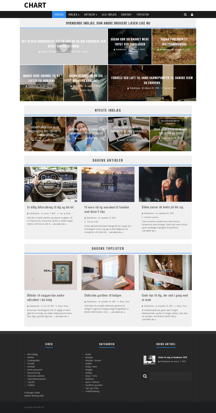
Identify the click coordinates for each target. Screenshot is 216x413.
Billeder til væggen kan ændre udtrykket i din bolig (46, 297)
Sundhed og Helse (151, 217)
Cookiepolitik (33, 360)
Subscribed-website (36, 379)
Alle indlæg (109, 14)
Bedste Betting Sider (34, 395)
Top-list (31, 382)
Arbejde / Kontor (93, 360)
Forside (59, 14)
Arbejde (89, 357)
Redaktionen (35, 213)
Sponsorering (33, 372)
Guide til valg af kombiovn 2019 (172, 357)
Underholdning (92, 391)
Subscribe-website (36, 375)
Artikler (89, 14)
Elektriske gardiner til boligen (102, 295)
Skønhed (89, 379)
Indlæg (72, 14)
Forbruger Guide (32, 392)
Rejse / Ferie (91, 375)
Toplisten (143, 14)
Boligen (89, 369)
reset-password (34, 369)
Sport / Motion (92, 382)
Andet (88, 354)
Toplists (31, 385)
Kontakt (126, 14)
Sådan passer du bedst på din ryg (162, 207)
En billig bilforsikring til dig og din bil (50, 207)
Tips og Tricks (65, 213)
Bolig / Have (63, 306)
